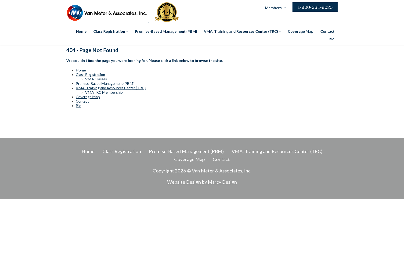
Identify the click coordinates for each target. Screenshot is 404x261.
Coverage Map (301, 31)
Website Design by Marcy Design (202, 182)
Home (81, 31)
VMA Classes (96, 79)
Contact (327, 31)
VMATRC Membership (104, 92)
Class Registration (109, 31)
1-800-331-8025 (315, 7)
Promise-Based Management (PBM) (166, 31)
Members (273, 7)
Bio (332, 38)
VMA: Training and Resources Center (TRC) (241, 31)
